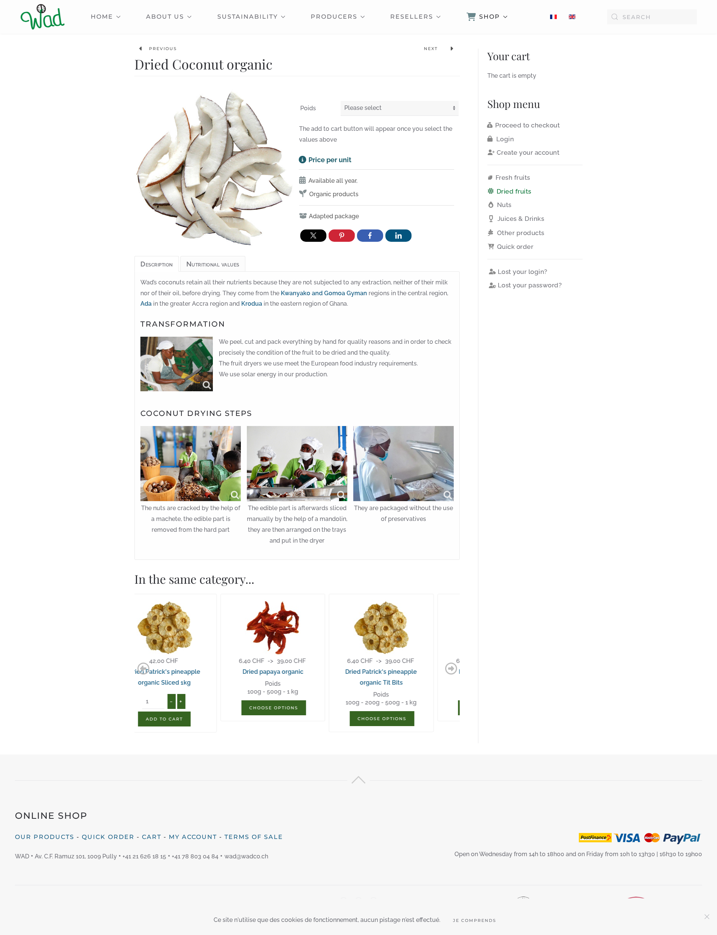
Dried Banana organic (405, 671)
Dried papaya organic (188, 671)
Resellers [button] (411, 16)
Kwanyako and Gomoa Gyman (324, 293)
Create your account (528, 152)
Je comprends (474, 920)
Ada (146, 303)
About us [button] (165, 16)
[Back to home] (42, 17)
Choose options (189, 707)
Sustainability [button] (247, 16)
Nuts (504, 205)
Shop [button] (489, 16)
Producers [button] (334, 16)
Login (505, 139)
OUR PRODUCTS (44, 836)
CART (151, 836)
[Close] (707, 916)
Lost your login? (522, 271)
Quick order (515, 246)
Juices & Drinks (520, 218)
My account (193, 836)
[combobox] (652, 16)
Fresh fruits (513, 177)
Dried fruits (514, 191)
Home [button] (102, 16)
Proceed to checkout (527, 125)
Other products (520, 233)
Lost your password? (530, 285)
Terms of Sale (253, 836)
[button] (143, 668)
